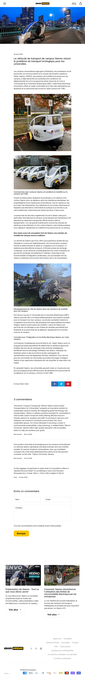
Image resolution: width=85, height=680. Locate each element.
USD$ (6, 673)
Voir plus (13, 609)
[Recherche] (75, 3)
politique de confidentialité (62, 650)
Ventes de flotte (52, 642)
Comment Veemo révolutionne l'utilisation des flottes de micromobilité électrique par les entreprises (60, 593)
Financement (65, 646)
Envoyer (21, 533)
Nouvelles (65, 642)
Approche (57, 638)
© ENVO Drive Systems (28, 670)
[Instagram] (36, 648)
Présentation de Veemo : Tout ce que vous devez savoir (22, 590)
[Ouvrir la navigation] (4, 4)
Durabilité (67, 638)
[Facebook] (31, 648)
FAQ (56, 646)
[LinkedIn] (41, 648)
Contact (75, 642)
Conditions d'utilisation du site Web (62, 654)
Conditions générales (62, 658)
